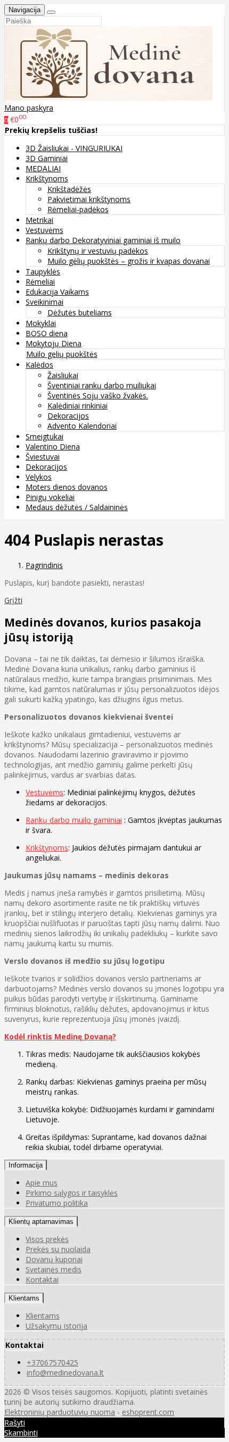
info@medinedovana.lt (65, 1373)
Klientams (24, 1298)
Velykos (39, 477)
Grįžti (13, 600)
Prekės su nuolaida (58, 1249)
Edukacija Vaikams (57, 292)
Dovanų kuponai (54, 1259)
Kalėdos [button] (39, 365)
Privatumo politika (57, 1203)
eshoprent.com (148, 1412)
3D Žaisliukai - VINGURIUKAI (74, 148)
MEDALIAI (43, 168)
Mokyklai (41, 323)
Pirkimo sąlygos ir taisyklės (72, 1193)
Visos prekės (47, 1239)
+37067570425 (52, 1362)
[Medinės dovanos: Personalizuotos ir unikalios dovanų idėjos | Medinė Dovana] (108, 98)
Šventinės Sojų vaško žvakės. (97, 395)
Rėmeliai (40, 282)
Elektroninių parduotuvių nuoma (59, 1412)
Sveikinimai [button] (44, 302)
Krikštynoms (47, 848)
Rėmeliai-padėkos (78, 209)
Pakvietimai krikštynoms (88, 199)
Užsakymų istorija (56, 1326)
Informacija (26, 1165)
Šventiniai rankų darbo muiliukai (101, 385)
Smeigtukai (44, 436)
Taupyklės (43, 271)
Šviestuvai (43, 457)
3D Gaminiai (47, 158)
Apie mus (42, 1183)
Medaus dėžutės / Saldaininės (77, 507)
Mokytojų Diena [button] (53, 343)
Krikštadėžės (69, 189)
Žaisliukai (62, 375)
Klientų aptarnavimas (41, 1222)
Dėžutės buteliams (79, 312)
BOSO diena (47, 333)
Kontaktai (42, 1279)
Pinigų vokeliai (50, 497)
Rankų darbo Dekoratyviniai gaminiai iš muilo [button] (103, 240)
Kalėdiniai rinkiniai (77, 406)
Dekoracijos (68, 416)
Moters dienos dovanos (67, 487)
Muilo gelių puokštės (61, 354)
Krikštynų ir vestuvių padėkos (97, 251)
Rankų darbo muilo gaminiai (74, 820)
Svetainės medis (53, 1269)
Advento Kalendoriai (82, 426)
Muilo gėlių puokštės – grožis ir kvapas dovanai (128, 261)
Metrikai (39, 220)
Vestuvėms (44, 230)
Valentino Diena (53, 446)
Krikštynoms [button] (47, 178)
